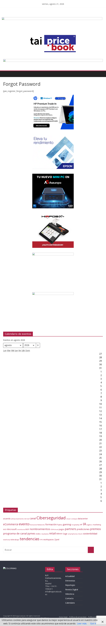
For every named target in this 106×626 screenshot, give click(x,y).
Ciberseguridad (51, 518)
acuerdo (7, 518)
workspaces (48, 539)
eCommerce (10, 524)
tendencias (29, 538)
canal (33, 518)
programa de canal (15, 533)
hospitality (75, 525)
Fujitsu (59, 524)
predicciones (83, 529)
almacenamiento (17, 519)
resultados (45, 534)
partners (70, 529)
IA (84, 523)
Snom (80, 534)
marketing (97, 524)
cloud (68, 519)
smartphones (73, 534)
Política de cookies (95, 617)
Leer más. (82, 623)
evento (24, 524)
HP (81, 524)
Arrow (26, 519)
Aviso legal (63, 617)
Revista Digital (71, 589)
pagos (61, 529)
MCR (4, 529)
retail (52, 533)
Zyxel (56, 539)
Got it (93, 623)
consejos (74, 519)
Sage (65, 533)
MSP (27, 529)
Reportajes (70, 585)
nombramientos (40, 529)
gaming (67, 524)
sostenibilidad (90, 533)
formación (51, 524)
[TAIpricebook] (9, 568)
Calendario (70, 602)
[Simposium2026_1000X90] (53, 60)
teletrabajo (14, 539)
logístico (89, 525)
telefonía (6, 540)
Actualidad (70, 576)
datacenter (83, 518)
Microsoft (12, 529)
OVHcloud (54, 529)
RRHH (59, 533)
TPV (41, 540)
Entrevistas (70, 580)
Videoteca (69, 594)
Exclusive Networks (37, 525)
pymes (31, 533)
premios (95, 529)
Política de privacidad (77, 617)
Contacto (69, 598)
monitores (21, 529)
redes (38, 533)
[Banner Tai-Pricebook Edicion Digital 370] (52, 18)
